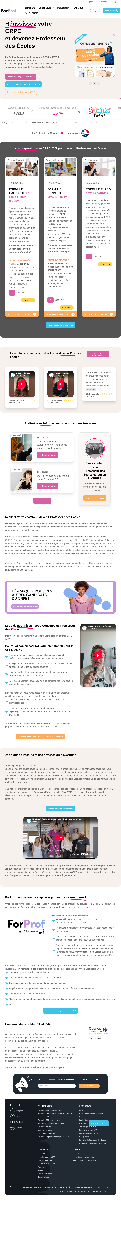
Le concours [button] (45, 8)
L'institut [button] (78, 8)
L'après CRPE (31, 13)
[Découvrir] (12, 293)
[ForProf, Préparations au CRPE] (10, 10)
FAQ (114, 2)
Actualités (103, 2)
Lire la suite (91, 389)
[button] (90, 10)
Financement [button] (62, 8)
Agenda (91, 2)
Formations (29, 8)
